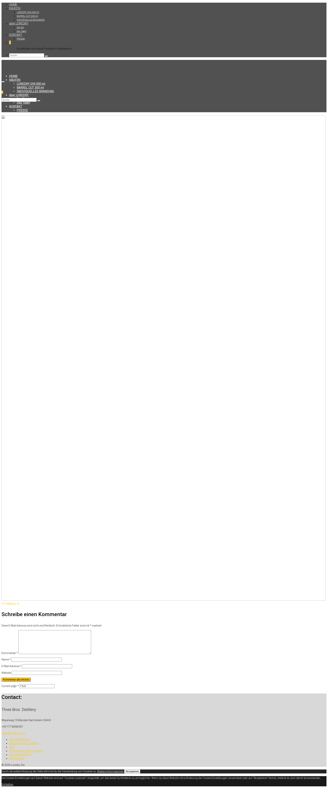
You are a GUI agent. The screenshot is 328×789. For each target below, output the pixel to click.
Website (6, 672)
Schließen (7, 784)
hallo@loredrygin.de (13, 733)
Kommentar (10, 653)
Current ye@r (10, 686)
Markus (11, 603)
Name (6, 659)
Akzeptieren (132, 771)
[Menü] (3, 81)
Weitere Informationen (110, 771)
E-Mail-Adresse (11, 666)
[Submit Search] (46, 56)
